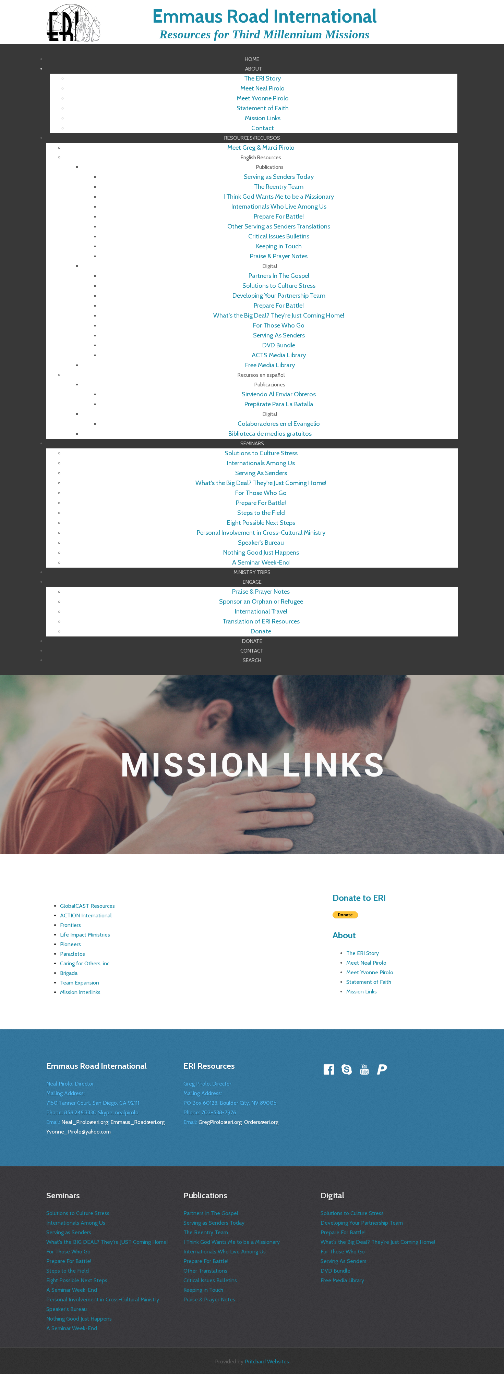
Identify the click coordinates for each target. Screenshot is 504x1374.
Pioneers (70, 944)
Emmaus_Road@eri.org (137, 1122)
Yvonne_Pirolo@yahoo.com (78, 1131)
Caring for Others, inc (84, 963)
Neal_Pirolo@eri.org (84, 1122)
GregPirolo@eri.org (220, 1122)
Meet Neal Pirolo (366, 963)
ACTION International (86, 915)
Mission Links (361, 991)
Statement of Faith (368, 982)
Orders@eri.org (261, 1122)
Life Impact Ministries (85, 934)
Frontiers (70, 925)
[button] (253, 68)
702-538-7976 (218, 1112)
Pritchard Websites (267, 1361)
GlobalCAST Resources (87, 906)
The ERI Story (362, 953)
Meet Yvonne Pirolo (369, 972)
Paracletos (72, 954)
